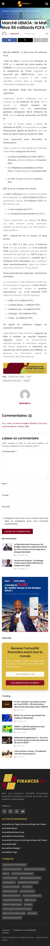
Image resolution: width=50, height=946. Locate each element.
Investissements (17, 11)
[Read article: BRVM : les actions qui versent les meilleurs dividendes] (7, 718)
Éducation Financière (12, 918)
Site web (6, 506)
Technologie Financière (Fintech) (17, 909)
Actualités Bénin (9, 828)
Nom (5, 483)
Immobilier (27, 887)
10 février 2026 (20, 721)
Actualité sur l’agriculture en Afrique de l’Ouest (24, 824)
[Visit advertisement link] (25, 604)
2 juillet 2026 (20, 732)
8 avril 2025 (20, 746)
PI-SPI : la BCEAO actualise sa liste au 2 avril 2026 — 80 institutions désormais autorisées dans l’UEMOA (31, 704)
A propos (6, 930)
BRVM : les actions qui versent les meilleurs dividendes (29, 716)
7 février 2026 (29, 33)
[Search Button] (47, 4)
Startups (28, 904)
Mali (29, 377)
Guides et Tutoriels (11, 887)
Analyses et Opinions (12, 869)
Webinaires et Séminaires (14, 913)
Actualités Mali (9, 844)
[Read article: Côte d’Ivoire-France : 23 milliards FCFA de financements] (7, 753)
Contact (5, 932)
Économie (32, 913)
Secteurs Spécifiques (12, 904)
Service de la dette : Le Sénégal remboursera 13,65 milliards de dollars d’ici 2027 (28, 563)
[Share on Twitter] (25, 40)
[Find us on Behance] (22, 811)
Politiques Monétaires (12, 900)
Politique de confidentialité (25, 930)
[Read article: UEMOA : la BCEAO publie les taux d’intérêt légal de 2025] (7, 729)
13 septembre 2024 (21, 555)
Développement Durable (30, 878)
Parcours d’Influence (32, 896)
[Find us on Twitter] (10, 811)
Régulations (30, 900)
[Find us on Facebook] (4, 811)
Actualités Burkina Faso (13, 832)
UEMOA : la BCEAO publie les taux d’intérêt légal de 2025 (29, 727)
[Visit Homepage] (25, 3)
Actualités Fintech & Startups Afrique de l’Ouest (24, 840)
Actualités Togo (9, 852)
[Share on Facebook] (9, 40)
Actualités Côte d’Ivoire (13, 836)
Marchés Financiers (33, 11)
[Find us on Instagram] (16, 811)
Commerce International (22, 874)
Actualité (5, 11)
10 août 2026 (20, 757)
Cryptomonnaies (10, 878)
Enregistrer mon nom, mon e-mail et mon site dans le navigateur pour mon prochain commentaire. (26, 521)
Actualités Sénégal (11, 848)
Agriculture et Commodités (14, 865)
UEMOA (27, 381)
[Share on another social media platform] (40, 40)
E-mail (6, 495)
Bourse (6, 874)
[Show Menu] (3, 4)
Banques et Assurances (34, 869)
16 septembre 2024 (21, 569)
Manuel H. (15, 33)
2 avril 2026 (20, 710)
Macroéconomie (27, 891)
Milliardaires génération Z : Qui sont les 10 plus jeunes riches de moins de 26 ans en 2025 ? (31, 740)
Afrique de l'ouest (16, 377)
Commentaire (9, 451)
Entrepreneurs (9, 882)
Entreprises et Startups (28, 882)
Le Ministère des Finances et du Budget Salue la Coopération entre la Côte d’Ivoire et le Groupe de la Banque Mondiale (30, 548)
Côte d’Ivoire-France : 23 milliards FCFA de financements (30, 752)
